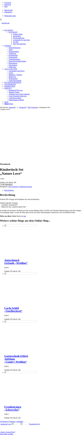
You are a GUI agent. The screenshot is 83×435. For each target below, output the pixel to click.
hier (24, 216)
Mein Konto (8, 10)
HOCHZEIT (13, 32)
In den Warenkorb (6, 184)
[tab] (43, 190)
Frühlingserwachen (25, 187)
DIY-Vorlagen (13, 187)
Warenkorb (8, 12)
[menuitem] (43, 10)
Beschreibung (9, 190)
